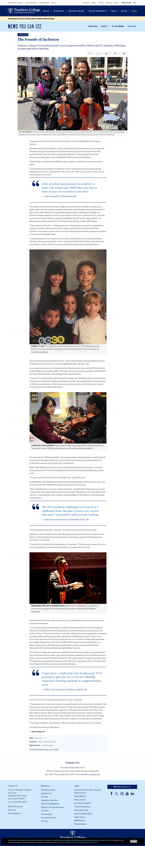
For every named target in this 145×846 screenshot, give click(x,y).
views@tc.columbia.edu (90, 774)
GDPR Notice (79, 820)
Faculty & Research (97, 11)
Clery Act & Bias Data (83, 814)
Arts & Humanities (47, 745)
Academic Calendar (49, 800)
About (46, 11)
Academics (58, 11)
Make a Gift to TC (123, 787)
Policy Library (80, 800)
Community (38, 738)
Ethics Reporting (81, 810)
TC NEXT (45, 811)
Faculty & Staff (44, 3)
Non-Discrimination (82, 803)
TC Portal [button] (101, 3)
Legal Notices (80, 796)
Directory (109, 3)
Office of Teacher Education (52, 807)
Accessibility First (48, 818)
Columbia (86, 3)
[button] (134, 2)
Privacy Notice (80, 824)
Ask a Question (14, 813)
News (113, 11)
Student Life (46, 793)
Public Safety (79, 817)
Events (116, 3)
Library (93, 3)
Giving (124, 11)
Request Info (126, 3)
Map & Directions (15, 806)
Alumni (53, 3)
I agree (133, 841)
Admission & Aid (76, 11)
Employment (46, 814)
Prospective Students (15, 3)
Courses (44, 797)
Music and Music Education (47, 742)
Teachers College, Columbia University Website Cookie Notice (78, 842)
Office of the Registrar (50, 804)
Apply (134, 11)
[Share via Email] (124, 53)
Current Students (31, 3)
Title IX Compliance (82, 807)
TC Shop (44, 821)
